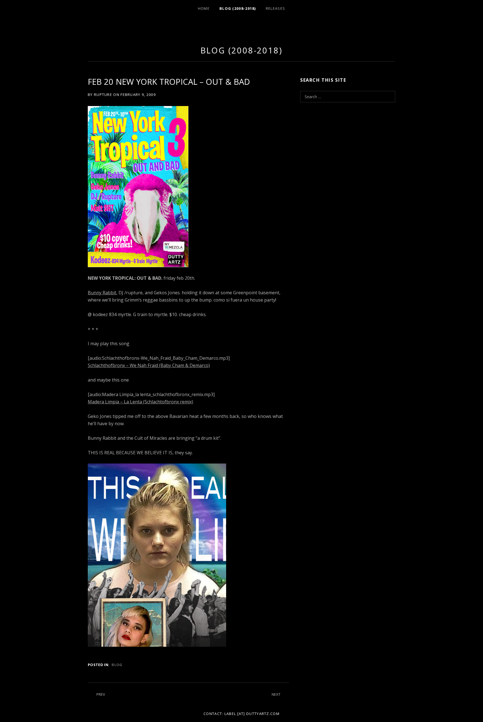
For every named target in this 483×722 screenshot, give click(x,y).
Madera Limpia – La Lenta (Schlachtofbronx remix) (140, 402)
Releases (275, 8)
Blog (117, 664)
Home (204, 8)
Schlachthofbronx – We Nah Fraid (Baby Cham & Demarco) (149, 365)
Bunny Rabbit (102, 293)
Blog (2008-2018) (237, 8)
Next (276, 694)
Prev (100, 694)
